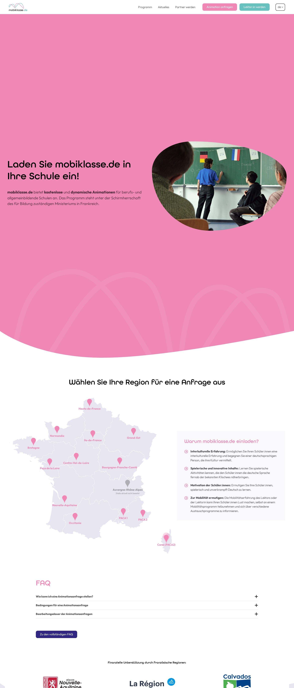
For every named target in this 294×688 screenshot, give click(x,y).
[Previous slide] (9, 679)
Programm (145, 7)
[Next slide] (284, 679)
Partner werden (185, 7)
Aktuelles (163, 7)
